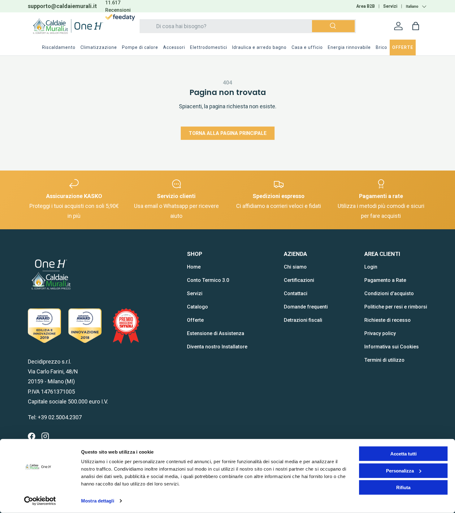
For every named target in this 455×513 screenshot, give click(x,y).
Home (194, 267)
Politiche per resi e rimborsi (395, 307)
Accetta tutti (403, 453)
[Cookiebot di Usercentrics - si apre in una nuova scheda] (40, 501)
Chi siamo (295, 267)
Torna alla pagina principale (227, 133)
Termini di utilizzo (384, 360)
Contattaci (295, 293)
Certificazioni (299, 280)
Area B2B (365, 6)
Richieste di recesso (387, 320)
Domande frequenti (306, 307)
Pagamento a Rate (385, 280)
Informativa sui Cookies (391, 347)
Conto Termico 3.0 (208, 280)
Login (370, 267)
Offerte (195, 320)
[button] (415, 26)
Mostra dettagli (97, 500)
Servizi (390, 6)
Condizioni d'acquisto (389, 293)
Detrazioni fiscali (303, 320)
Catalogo (197, 307)
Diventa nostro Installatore (217, 347)
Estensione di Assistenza (215, 333)
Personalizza (400, 470)
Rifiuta (403, 487)
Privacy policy (380, 333)
